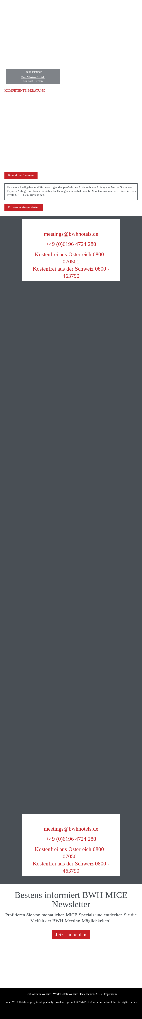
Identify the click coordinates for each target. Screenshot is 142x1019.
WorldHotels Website (65, 994)
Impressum (110, 994)
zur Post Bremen (33, 81)
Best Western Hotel (33, 77)
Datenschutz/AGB (91, 994)
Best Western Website (38, 994)
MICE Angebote (59, 116)
